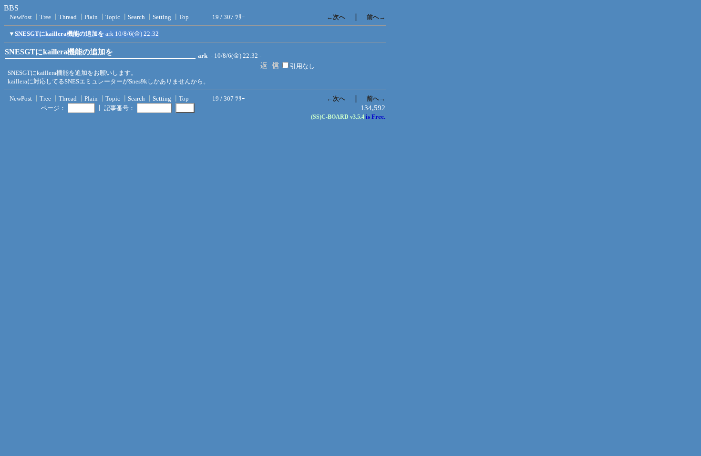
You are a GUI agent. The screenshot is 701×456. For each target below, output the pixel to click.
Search (136, 17)
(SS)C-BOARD (330, 117)
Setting (162, 17)
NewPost (21, 17)
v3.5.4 (357, 117)
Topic (112, 17)
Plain (91, 17)
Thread (68, 17)
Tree (45, 17)
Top (184, 17)
